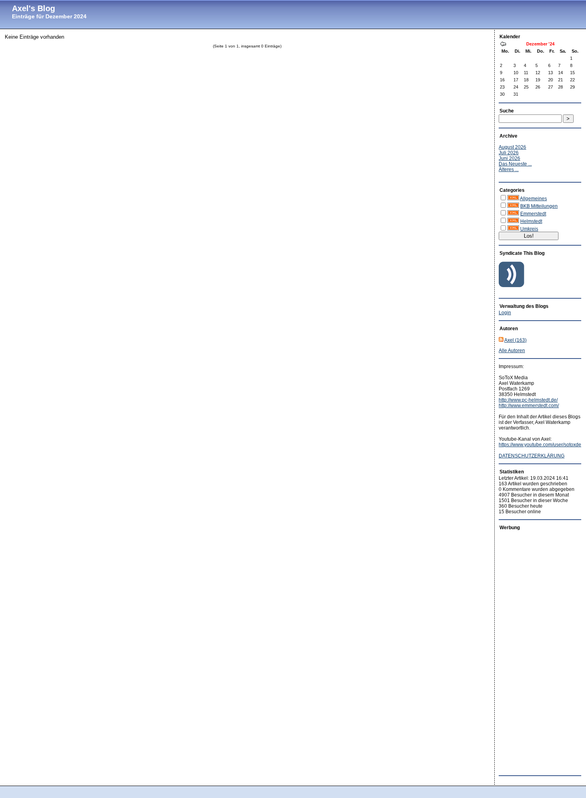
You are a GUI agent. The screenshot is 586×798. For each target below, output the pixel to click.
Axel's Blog (33, 8)
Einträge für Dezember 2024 (49, 16)
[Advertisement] (530, 650)
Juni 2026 (509, 158)
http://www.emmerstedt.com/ (529, 405)
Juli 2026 (509, 153)
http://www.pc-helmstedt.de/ (528, 400)
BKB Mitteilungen (539, 206)
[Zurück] (503, 44)
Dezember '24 (540, 43)
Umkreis (529, 229)
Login (505, 312)
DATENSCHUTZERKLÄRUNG (531, 456)
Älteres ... (509, 169)
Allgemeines (533, 198)
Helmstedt (531, 221)
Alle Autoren (512, 350)
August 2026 (512, 147)
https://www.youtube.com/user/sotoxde (540, 444)
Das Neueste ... (515, 164)
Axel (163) (515, 340)
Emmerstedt (533, 214)
